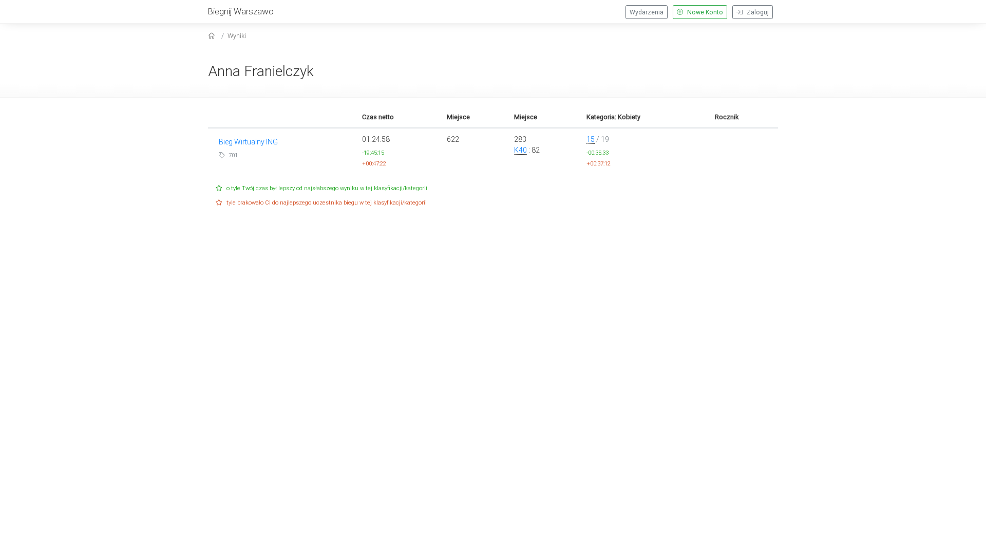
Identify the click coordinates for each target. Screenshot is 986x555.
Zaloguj (757, 12)
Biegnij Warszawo (241, 11)
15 (590, 139)
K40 (520, 150)
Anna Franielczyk (261, 71)
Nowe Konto (704, 12)
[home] (213, 36)
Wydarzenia (646, 12)
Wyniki (236, 36)
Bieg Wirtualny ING (248, 142)
